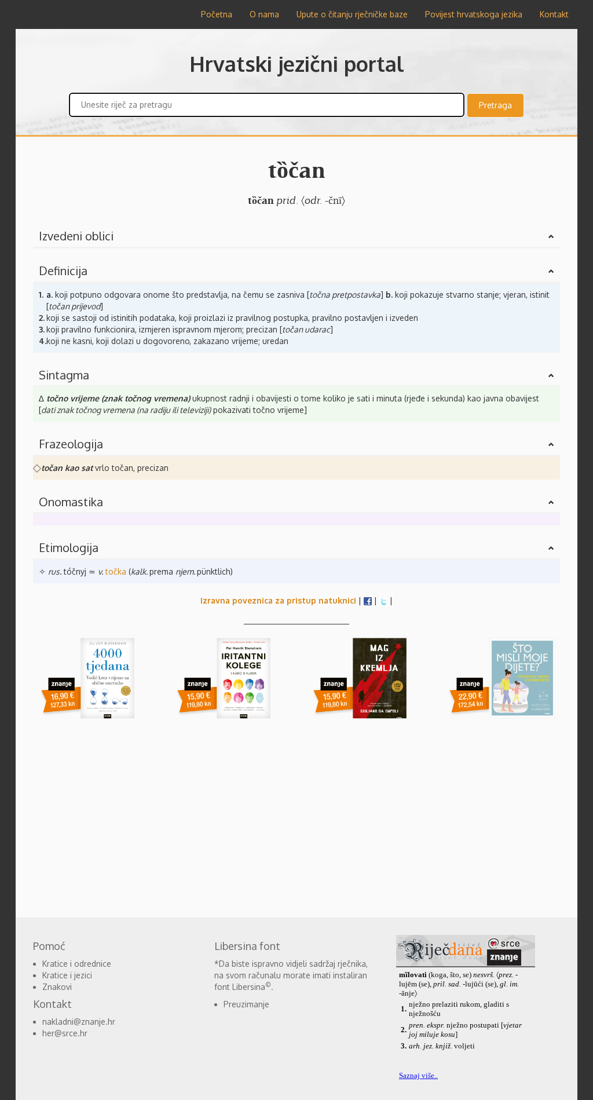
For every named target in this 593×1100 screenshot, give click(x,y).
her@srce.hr (64, 1033)
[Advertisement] (296, 819)
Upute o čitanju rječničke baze (352, 14)
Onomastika (71, 501)
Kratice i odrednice (76, 964)
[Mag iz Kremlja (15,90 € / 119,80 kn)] (364, 686)
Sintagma (64, 374)
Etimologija (68, 547)
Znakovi (57, 987)
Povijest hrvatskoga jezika (473, 14)
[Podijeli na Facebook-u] (368, 600)
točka (115, 571)
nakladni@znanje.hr (78, 1021)
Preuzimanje (246, 1004)
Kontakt (554, 14)
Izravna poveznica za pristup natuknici (278, 600)
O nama (264, 14)
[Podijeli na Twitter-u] (383, 600)
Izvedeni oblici (76, 235)
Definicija (63, 270)
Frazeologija (71, 443)
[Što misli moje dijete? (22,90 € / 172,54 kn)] (500, 686)
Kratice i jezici (67, 975)
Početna (216, 14)
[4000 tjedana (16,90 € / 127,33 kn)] (92, 686)
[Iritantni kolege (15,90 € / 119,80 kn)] (228, 686)
